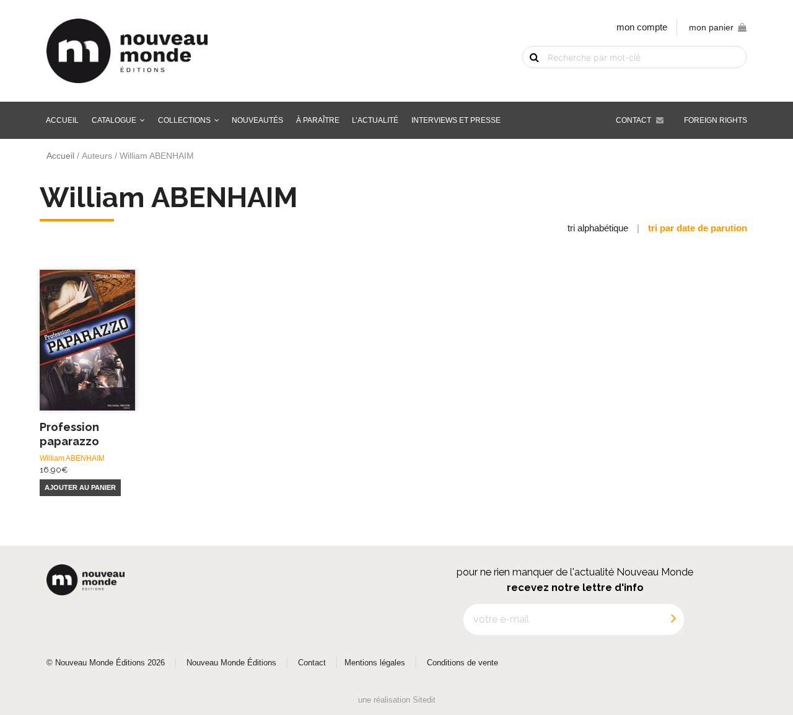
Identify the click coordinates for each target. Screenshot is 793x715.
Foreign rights (715, 120)
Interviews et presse (456, 120)
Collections (184, 120)
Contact (633, 120)
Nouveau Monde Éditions (231, 663)
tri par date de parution (697, 228)
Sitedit (424, 699)
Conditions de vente (462, 663)
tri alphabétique (597, 228)
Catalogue (114, 120)
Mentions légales (374, 663)
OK (526, 78)
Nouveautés (257, 120)
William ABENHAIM (72, 458)
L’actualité (375, 120)
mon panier (711, 27)
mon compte (641, 27)
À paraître (318, 120)
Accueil (62, 120)
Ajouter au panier (80, 487)
